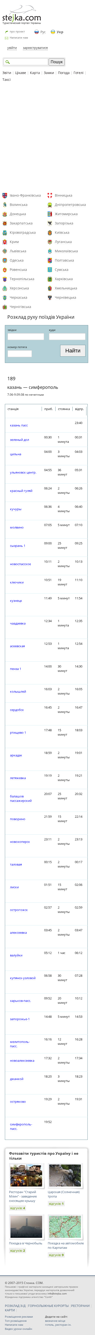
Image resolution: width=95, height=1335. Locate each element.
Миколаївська (66, 251)
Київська (62, 232)
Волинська (19, 204)
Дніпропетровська (70, 204)
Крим (14, 241)
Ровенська (18, 269)
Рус (43, 32)
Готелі (79, 72)
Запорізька (64, 223)
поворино (17, 819)
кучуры (15, 509)
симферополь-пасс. (21, 1126)
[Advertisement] (47, 138)
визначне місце (55, 1321)
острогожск (19, 910)
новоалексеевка (22, 1060)
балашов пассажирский (21, 798)
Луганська (63, 241)
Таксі (6, 79)
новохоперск (20, 841)
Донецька (18, 214)
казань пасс (19, 425)
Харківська (64, 278)
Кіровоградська (23, 232)
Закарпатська (21, 223)
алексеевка (18, 932)
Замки (49, 72)
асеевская (17, 646)
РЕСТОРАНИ (80, 1305)
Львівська (18, 251)
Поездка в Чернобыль (25, 1243)
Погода (64, 72)
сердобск (17, 710)
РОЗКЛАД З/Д (15, 1305)
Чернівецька (65, 297)
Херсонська (19, 288)
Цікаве (20, 72)
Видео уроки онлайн (18, 1329)
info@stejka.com (57, 1293)
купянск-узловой (23, 978)
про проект (17, 31)
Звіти (6, 72)
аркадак (16, 755)
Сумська (61, 269)
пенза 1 (15, 669)
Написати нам (19, 37)
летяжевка (18, 778)
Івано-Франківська (25, 195)
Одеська (17, 260)
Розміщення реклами (19, 1316)
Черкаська (18, 297)
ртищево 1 (18, 732)
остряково (18, 1101)
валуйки (16, 955)
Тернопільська (22, 278)
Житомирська (66, 214)
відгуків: (17, 1208)
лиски (14, 887)
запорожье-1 (20, 1019)
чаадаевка (18, 623)
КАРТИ (10, 1310)
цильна (15, 454)
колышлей (18, 691)
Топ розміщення (16, 1321)
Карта (35, 72)
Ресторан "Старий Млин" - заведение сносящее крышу (23, 1196)
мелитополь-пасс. (20, 1043)
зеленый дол (19, 439)
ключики (17, 582)
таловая (16, 864)
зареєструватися (35, 47)
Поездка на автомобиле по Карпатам (66, 1245)
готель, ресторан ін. (58, 1324)
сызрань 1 (17, 545)
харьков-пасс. (20, 1000)
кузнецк (16, 600)
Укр (60, 32)
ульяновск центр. (23, 472)
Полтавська (64, 260)
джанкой (16, 1079)
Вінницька (63, 195)
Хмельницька (66, 288)
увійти (12, 47)
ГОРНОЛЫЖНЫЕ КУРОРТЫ (48, 1305)
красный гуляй (21, 490)
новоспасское (20, 564)
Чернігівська (20, 306)
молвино (17, 527)
